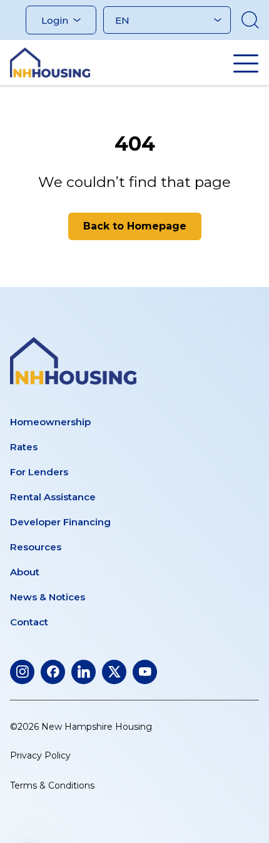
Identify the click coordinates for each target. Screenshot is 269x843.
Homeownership (50, 422)
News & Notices (47, 597)
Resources (35, 547)
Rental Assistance (53, 497)
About (24, 572)
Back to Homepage (134, 226)
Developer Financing (60, 522)
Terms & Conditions (52, 785)
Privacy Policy (40, 755)
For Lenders (39, 472)
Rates (24, 447)
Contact (29, 622)
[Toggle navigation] (246, 63)
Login (54, 20)
